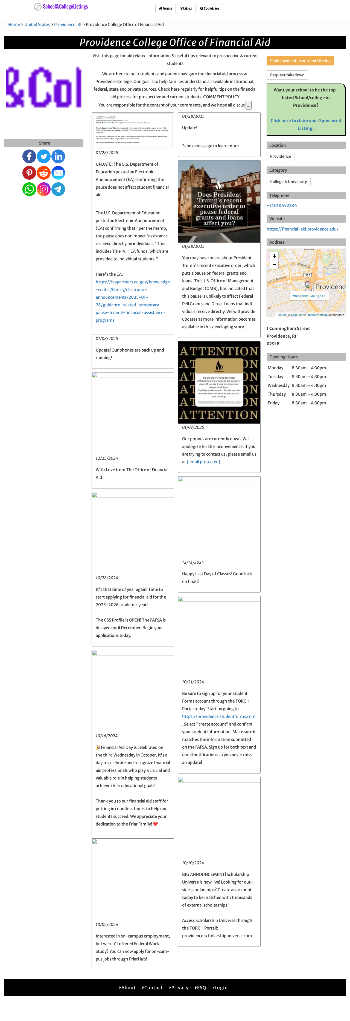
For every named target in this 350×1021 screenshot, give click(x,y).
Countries (211, 8)
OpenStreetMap (317, 314)
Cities (187, 8)
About (128, 987)
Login (221, 987)
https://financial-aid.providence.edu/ (303, 229)
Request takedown (287, 75)
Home (167, 8)
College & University (288, 181)
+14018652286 (282, 205)
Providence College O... (309, 295)
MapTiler (297, 314)
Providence (280, 156)
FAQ (201, 987)
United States (37, 24)
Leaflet (281, 314)
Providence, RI (67, 24)
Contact (153, 987)
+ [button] (274, 256)
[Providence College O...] (308, 284)
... (248, 105)
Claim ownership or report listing (300, 60)
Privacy (180, 987)
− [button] (274, 264)
